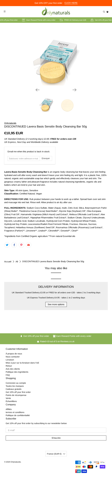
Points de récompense (16, 395)
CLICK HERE (71, 3)
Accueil (7, 261)
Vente (8, 398)
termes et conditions (15, 412)
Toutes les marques (15, 386)
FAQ (8, 375)
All (17, 261)
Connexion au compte (16, 383)
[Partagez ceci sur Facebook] (14, 245)
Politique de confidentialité (18, 415)
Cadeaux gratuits (13, 389)
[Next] (74, 90)
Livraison (10, 360)
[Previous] (37, 90)
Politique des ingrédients (17, 372)
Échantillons (11, 401)
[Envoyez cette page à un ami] (28, 245)
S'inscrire (56, 438)
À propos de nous (14, 353)
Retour (9, 366)
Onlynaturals (10, 123)
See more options (56, 304)
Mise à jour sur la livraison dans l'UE (22, 363)
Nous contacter (13, 357)
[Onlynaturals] (56, 12)
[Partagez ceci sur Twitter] (7, 245)
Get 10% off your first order (18, 392)
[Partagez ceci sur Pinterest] (21, 245)
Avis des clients (13, 369)
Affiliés (9, 409)
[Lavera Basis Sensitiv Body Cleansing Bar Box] (56, 56)
